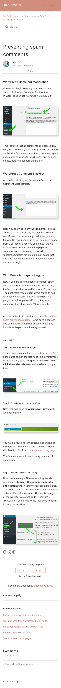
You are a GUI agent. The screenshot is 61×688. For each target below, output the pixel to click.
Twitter (10, 552)
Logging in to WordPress (16, 632)
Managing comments (13, 19)
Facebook (5, 552)
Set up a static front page (17, 638)
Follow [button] (30, 71)
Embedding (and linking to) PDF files (23, 626)
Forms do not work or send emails (22, 615)
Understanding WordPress (37, 16)
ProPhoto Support (12, 16)
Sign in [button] (51, 5)
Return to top (10, 595)
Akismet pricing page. (44, 450)
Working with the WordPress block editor (25, 620)
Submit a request (43, 585)
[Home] (12, 7)
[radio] (22, 570)
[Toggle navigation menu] (45, 5)
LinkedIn (14, 552)
